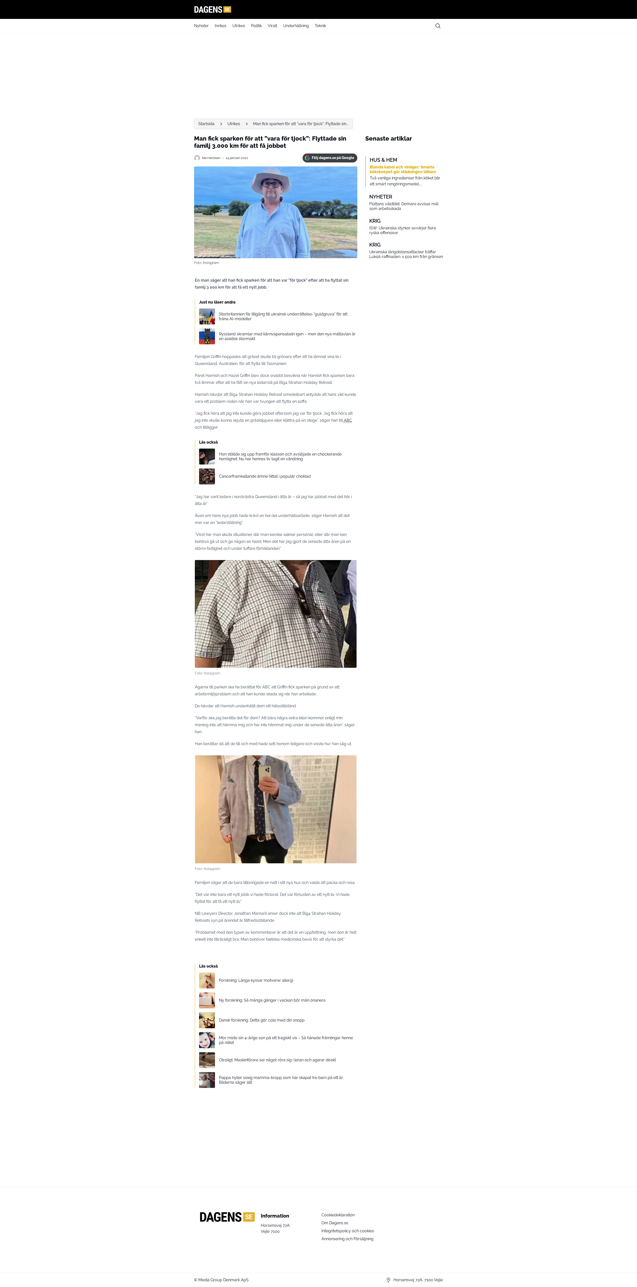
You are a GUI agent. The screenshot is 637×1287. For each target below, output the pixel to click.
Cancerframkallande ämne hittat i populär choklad (265, 476)
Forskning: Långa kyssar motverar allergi (256, 980)
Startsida (206, 123)
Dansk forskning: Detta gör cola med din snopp (262, 1020)
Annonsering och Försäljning (347, 1238)
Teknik (320, 25)
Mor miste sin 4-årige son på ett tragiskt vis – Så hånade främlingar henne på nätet (286, 1040)
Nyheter (201, 25)
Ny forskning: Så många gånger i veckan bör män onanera (272, 1000)
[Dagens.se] (318, 9)
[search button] (438, 26)
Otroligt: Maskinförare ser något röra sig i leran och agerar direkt (277, 1060)
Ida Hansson (211, 158)
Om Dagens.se (334, 1223)
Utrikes (238, 25)
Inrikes (220, 25)
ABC (347, 420)
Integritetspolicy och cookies (347, 1231)
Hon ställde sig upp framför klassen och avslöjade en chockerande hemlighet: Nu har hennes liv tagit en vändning (280, 456)
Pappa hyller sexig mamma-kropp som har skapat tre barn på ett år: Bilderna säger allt (281, 1080)
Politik (256, 25)
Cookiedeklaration (338, 1215)
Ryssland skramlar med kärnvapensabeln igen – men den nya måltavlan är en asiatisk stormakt (287, 336)
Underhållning (296, 25)
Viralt (272, 25)
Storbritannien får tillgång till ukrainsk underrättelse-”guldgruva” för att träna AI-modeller (283, 316)
